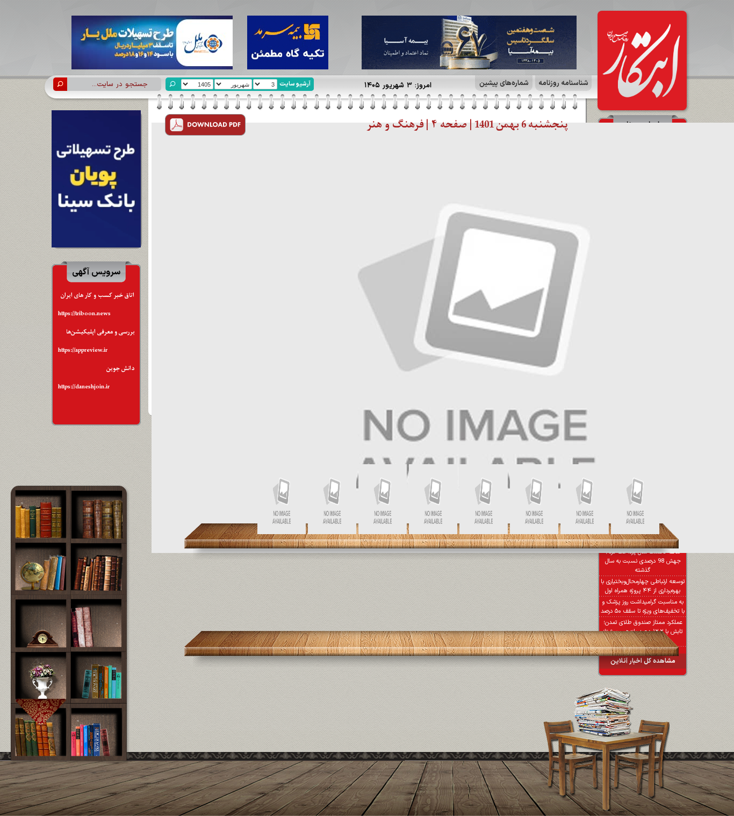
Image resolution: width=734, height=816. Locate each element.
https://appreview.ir (82, 350)
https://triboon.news (84, 314)
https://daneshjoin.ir (84, 387)
